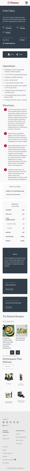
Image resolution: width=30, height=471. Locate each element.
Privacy (4, 450)
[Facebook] (3, 422)
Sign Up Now (8, 307)
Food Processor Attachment (13, 194)
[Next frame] (18, 352)
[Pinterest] (11, 422)
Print (12, 54)
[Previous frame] (12, 352)
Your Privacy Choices (8, 459)
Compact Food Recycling (21, 401)
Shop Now (8, 366)
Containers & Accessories (8, 402)
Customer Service (20, 430)
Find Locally (19, 443)
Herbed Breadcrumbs (14, 95)
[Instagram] (17, 422)
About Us (5, 435)
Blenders (8, 383)
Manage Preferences (10, 43)
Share (20, 54)
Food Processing (21, 384)
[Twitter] (7, 422)
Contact (18, 434)
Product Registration (21, 437)
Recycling (5, 447)
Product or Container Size (14, 191)
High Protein (6, 40)
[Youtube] (14, 422)
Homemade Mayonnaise (20, 74)
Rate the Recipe (9, 289)
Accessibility (6, 463)
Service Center (19, 440)
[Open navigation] (26, 2)
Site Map (5, 456)
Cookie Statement (7, 453)
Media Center (6, 438)
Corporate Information (6, 431)
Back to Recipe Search (8, 321)
